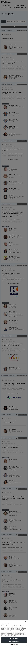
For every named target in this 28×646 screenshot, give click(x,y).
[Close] (25, 621)
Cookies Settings (14, 644)
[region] (14, 633)
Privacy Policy (14, 635)
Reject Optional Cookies (14, 641)
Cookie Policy (8, 635)
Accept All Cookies (14, 638)
